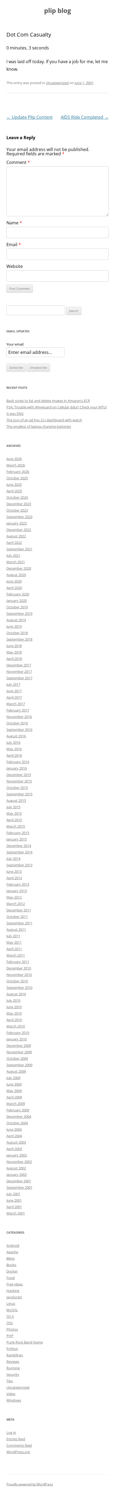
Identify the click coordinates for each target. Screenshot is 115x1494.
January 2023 (16, 523)
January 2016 (16, 768)
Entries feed (15, 1438)
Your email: (15, 344)
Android (12, 1245)
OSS (9, 1322)
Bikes (10, 1258)
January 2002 (16, 1174)
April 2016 (14, 755)
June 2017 (14, 690)
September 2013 (19, 865)
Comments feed (19, 1445)
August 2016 (16, 736)
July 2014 (13, 858)
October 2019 (17, 607)
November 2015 (19, 781)
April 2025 (14, 491)
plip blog (57, 10)
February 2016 (17, 761)
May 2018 (14, 652)
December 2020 (18, 568)
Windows (13, 1400)
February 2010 (17, 1032)
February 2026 (17, 471)
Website (14, 266)
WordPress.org (18, 1451)
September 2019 (19, 613)
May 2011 (14, 942)
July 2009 (13, 1077)
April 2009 (14, 1097)
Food (10, 1277)
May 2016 (14, 748)
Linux (10, 1303)
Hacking (12, 1290)
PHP (9, 1335)
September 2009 (19, 1064)
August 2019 (16, 619)
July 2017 (13, 684)
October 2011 (17, 916)
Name (14, 223)
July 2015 (13, 807)
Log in (11, 1432)
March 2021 (15, 561)
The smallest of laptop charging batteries (38, 426)
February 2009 (17, 1110)
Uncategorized (57, 82)
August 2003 (16, 1142)
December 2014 (18, 845)
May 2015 (14, 813)
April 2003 (14, 1148)
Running (13, 1368)
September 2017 (19, 678)
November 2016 (19, 716)
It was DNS (15, 413)
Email (13, 244)
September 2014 (19, 852)
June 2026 (14, 458)
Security (12, 1374)
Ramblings (14, 1355)
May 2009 (14, 1090)
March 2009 (15, 1103)
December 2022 (18, 529)
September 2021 (19, 549)
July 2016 (13, 742)
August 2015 (16, 800)
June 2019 (14, 626)
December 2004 (18, 1116)
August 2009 (16, 1071)
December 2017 (18, 665)
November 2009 (19, 1052)
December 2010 (18, 968)
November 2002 (19, 1161)
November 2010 (19, 974)
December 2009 (18, 1045)
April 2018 (14, 658)
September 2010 (19, 987)
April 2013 (14, 877)
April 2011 (14, 948)
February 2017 (17, 710)
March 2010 (15, 1026)
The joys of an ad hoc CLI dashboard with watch (44, 420)
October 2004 (17, 1122)
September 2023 (19, 516)
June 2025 (14, 484)
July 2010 (13, 1000)
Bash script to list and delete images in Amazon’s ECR (48, 400)
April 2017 (14, 697)
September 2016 (19, 729)
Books (11, 1264)
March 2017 (15, 703)
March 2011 (15, 955)
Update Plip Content (29, 117)
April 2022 (14, 542)
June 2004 (14, 1129)
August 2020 (16, 574)
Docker (12, 1271)
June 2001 (14, 1200)
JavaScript (14, 1297)
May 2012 (14, 897)
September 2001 (19, 1187)
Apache (12, 1251)
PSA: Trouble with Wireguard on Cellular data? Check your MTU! (56, 407)
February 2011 (17, 961)
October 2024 (17, 497)
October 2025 (17, 478)
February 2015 (17, 832)
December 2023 (18, 503)
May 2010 (14, 1013)
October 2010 (17, 981)
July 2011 (13, 935)
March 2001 (15, 1213)
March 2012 (15, 903)
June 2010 (14, 1006)
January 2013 (16, 890)
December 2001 (18, 1181)
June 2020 (14, 581)
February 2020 (17, 594)
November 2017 (19, 671)
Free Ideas (14, 1284)
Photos (12, 1329)
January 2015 (16, 839)
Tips (9, 1380)
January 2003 (16, 1155)
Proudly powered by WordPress (29, 1484)
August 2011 (16, 929)
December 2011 (18, 910)
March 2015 (15, 826)
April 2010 (14, 1019)
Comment (18, 162)
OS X (10, 1316)
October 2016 (17, 723)
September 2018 (19, 639)
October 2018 (17, 632)
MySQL (12, 1310)
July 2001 (13, 1193)
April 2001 (14, 1206)
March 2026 (15, 465)
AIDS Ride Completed (85, 117)
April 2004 (14, 1135)
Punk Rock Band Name (24, 1342)
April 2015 (14, 819)
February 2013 (17, 884)
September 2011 (19, 923)
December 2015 (18, 774)
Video (11, 1393)
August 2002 (16, 1168)
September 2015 (19, 794)
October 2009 (17, 1058)
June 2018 (14, 645)
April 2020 (14, 587)
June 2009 (14, 1084)
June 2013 (14, 871)
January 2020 (16, 600)
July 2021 (13, 555)
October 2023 (17, 510)
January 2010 (16, 1039)
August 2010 (16, 994)
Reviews (12, 1361)
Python (12, 1348)
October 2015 (17, 787)
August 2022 (16, 536)
